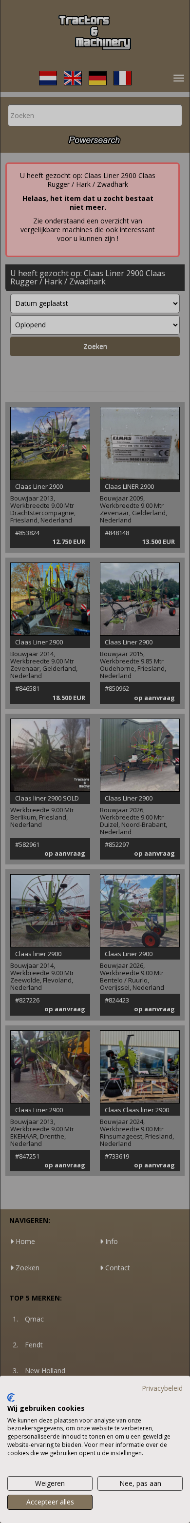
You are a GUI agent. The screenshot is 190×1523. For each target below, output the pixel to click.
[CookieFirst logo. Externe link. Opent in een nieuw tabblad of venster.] (11, 1397)
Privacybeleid (162, 1388)
